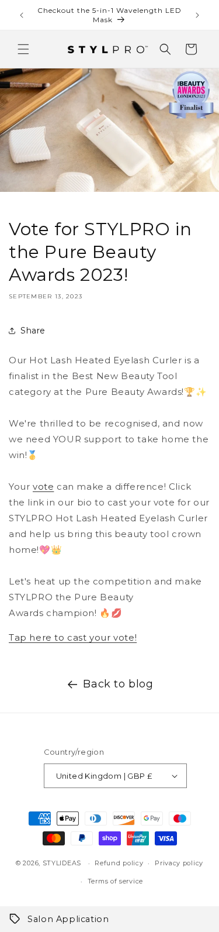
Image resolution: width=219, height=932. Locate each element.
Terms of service (115, 881)
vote (43, 486)
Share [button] (33, 330)
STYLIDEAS (62, 863)
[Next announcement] (197, 15)
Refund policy (119, 863)
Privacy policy (179, 863)
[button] (23, 49)
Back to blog (118, 683)
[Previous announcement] (21, 15)
